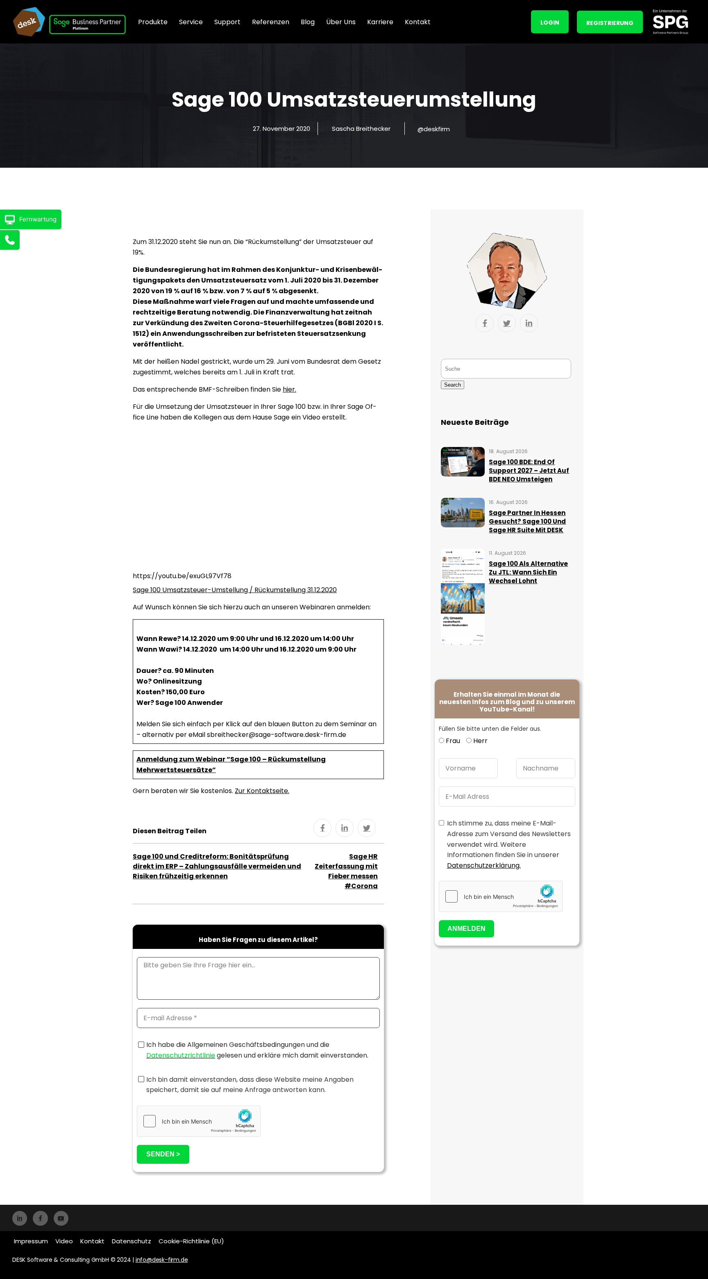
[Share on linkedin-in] (345, 828)
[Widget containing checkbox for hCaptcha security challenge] (199, 1121)
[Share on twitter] (367, 828)
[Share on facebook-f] (322, 828)
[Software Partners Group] (670, 21)
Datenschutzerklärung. (484, 865)
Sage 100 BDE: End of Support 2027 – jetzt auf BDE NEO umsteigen (529, 470)
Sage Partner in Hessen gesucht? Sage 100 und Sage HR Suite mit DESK (527, 521)
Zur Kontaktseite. (262, 791)
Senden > (163, 1154)
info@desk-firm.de (162, 1260)
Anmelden (466, 928)
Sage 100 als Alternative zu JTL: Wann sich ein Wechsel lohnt (528, 572)
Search (452, 385)
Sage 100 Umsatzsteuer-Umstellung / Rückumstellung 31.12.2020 (235, 590)
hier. (289, 389)
